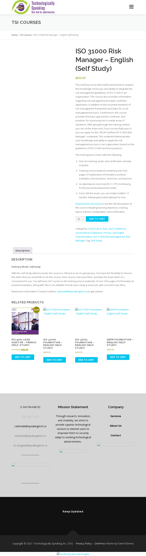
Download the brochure (88, 203)
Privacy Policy (84, 543)
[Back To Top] (73, 535)
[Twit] (83, 519)
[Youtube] (73, 519)
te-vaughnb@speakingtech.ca (30, 445)
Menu (131, 6)
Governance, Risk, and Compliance (107, 228)
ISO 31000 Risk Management (109, 236)
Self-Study (96, 240)
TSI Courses (26, 34)
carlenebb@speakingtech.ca (72, 291)
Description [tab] (22, 250)
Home (15, 34)
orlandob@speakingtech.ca (30, 436)
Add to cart (97, 218)
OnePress (100, 543)
